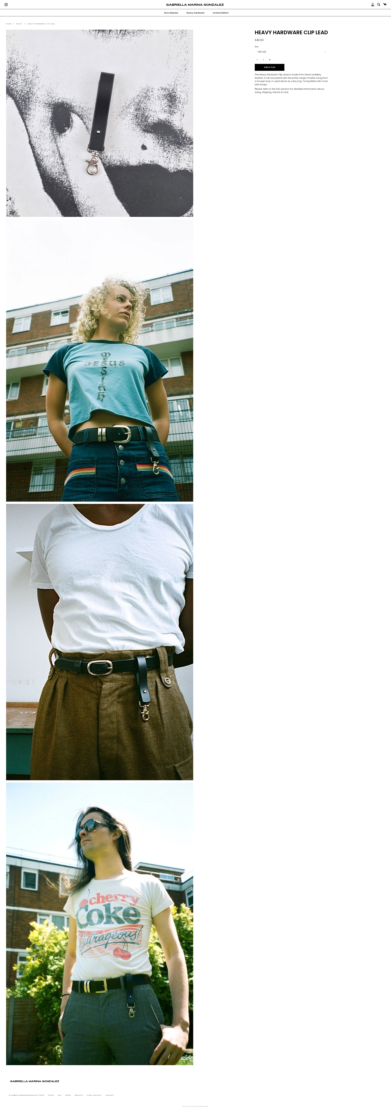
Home (9, 24)
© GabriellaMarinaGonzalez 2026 (26, 1095)
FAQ (59, 1095)
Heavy (19, 24)
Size (256, 46)
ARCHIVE (79, 1095)
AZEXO (192, 1106)
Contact (109, 1095)
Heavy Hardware (195, 12)
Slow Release (171, 12)
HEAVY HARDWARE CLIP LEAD (41, 24)
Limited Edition (221, 12)
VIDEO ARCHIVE (94, 1095)
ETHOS (51, 1095)
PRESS (68, 1095)
